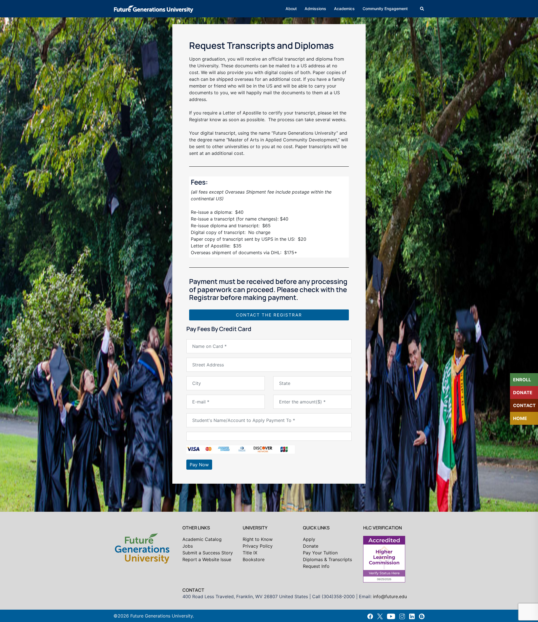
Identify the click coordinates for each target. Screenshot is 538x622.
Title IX (250, 553)
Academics (344, 8)
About (291, 8)
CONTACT (524, 405)
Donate (310, 546)
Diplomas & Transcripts (327, 559)
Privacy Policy (258, 546)
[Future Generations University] (153, 8)
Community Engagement (385, 8)
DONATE (522, 392)
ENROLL (522, 379)
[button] (422, 8)
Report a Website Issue (206, 559)
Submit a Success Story (207, 553)
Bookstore (254, 559)
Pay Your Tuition (320, 553)
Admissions (315, 8)
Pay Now (199, 464)
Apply (309, 539)
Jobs (187, 546)
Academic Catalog (202, 539)
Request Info (316, 566)
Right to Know (258, 539)
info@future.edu (390, 596)
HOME (520, 418)
